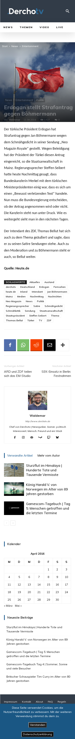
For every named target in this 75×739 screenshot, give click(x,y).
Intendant (37, 291)
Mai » (18, 605)
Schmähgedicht (54, 306)
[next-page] (12, 523)
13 (29, 584)
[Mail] (33, 437)
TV (40, 320)
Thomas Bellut (14, 320)
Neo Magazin (13, 301)
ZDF (49, 320)
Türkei (30, 320)
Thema (55, 315)
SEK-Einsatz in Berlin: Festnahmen (56, 374)
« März (8, 605)
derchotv (11, 286)
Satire (36, 306)
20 (29, 592)
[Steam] (41, 437)
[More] (63, 345)
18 (9, 592)
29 (48, 599)
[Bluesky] (58, 437)
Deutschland (27, 286)
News (14, 46)
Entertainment (30, 46)
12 (19, 584)
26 (19, 599)
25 (9, 599)
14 (39, 584)
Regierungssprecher (17, 306)
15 (48, 584)
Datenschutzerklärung (37, 734)
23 (57, 592)
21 (39, 592)
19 (19, 592)
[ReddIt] (36, 345)
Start (5, 46)
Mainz (9, 296)
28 (39, 599)
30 (57, 599)
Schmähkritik (13, 310)
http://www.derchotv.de (37, 421)
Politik (40, 100)
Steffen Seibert (37, 315)
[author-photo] (37, 410)
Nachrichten (55, 296)
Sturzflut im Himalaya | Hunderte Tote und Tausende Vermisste (44, 470)
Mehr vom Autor (48, 455)
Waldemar (14, 119)
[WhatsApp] (23, 345)
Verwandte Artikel (20, 455)
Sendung (30, 310)
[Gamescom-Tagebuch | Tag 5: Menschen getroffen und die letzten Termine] (14, 508)
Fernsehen (60, 286)
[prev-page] (6, 523)
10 (66, 577)
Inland (23, 291)
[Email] (50, 345)
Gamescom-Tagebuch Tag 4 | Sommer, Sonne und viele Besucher (36, 666)
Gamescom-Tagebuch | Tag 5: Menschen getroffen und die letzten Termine (48, 508)
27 (29, 599)
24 (66, 592)
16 (57, 584)
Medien (21, 296)
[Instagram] (24, 437)
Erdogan (44, 286)
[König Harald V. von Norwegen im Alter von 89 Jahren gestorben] (14, 489)
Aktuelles (34, 282)
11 (9, 584)
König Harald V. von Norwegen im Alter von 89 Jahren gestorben (47, 489)
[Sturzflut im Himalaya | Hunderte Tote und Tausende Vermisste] (14, 470)
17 (66, 584)
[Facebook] (10, 345)
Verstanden (37, 725)
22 (48, 592)
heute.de (11, 291)
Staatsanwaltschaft (51, 310)
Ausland (49, 282)
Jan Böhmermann (57, 291)
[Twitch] (50, 437)
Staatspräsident (15, 315)
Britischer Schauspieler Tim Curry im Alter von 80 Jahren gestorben (38, 679)
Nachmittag (37, 296)
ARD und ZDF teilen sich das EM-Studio (18, 374)
